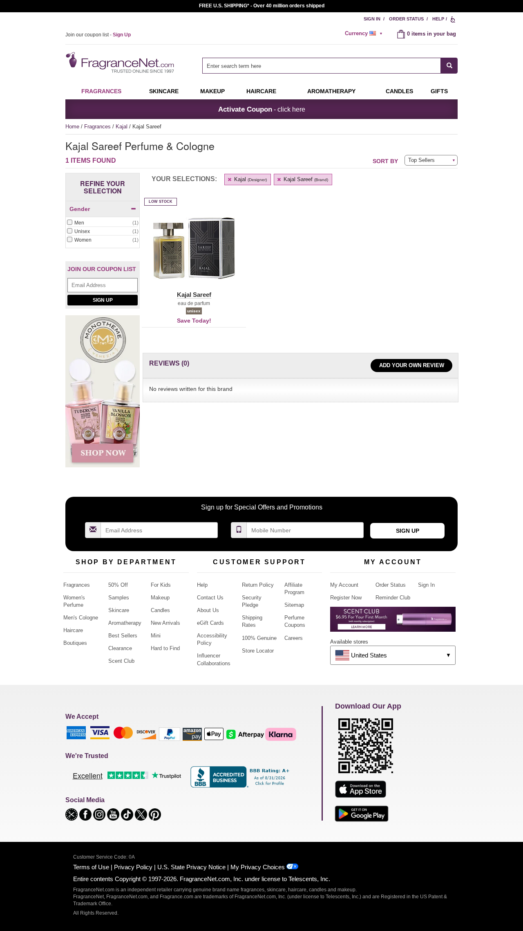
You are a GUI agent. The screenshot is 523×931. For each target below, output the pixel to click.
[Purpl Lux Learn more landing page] (393, 622)
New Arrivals (165, 623)
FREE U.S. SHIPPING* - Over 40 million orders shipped (261, 6)
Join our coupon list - (98, 35)
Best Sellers (122, 636)
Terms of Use (91, 867)
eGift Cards (210, 623)
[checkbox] (102, 223)
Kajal (122, 126)
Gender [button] (79, 209)
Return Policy (258, 585)
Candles (160, 610)
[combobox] (330, 66)
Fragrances (101, 91)
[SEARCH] (449, 66)
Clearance (120, 648)
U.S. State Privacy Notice (191, 867)
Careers (293, 638)
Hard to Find (165, 648)
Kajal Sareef (305, 179)
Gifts (439, 91)
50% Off (118, 585)
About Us (208, 610)
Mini (156, 636)
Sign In (372, 18)
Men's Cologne (80, 618)
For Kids (161, 585)
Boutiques (75, 643)
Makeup (212, 91)
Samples (118, 597)
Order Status (406, 18)
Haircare (261, 91)
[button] (194, 253)
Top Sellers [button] (421, 160)
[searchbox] (321, 66)
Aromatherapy (124, 623)
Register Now (346, 597)
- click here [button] (261, 109)
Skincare (164, 91)
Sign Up (103, 300)
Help (438, 18)
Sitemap (294, 605)
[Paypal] (169, 733)
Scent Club (121, 661)
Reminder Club (392, 597)
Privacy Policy (133, 867)
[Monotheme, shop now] (102, 396)
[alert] (365, 33)
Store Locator (258, 651)
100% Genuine (259, 638)
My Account (344, 585)
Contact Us (210, 597)
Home (72, 126)
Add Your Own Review (411, 365)
